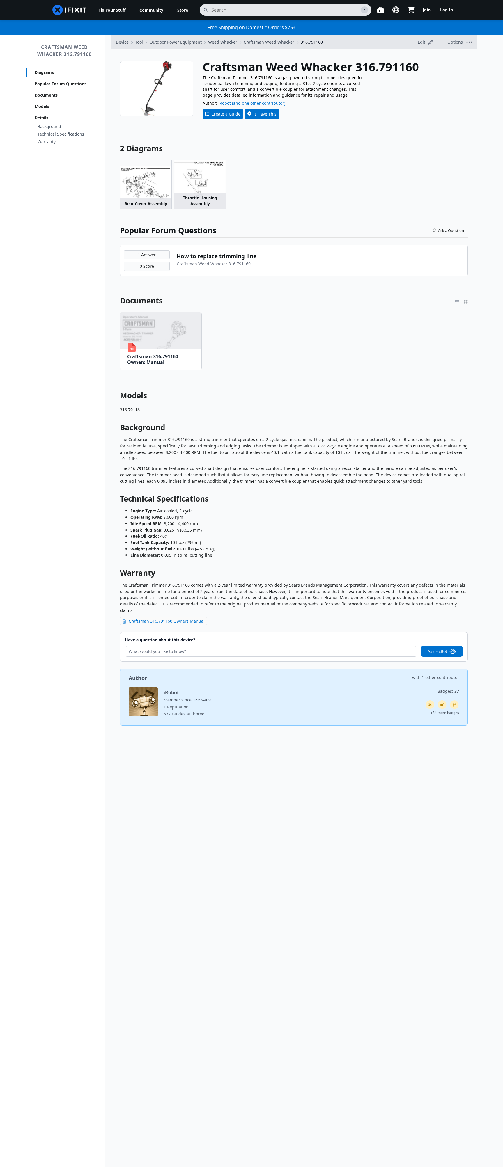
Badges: (448, 691)
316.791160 (312, 42)
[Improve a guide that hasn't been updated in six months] (454, 704)
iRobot (224, 103)
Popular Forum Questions (60, 83)
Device (122, 42)
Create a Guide (225, 114)
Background (49, 126)
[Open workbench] (381, 10)
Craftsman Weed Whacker (269, 42)
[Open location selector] (396, 10)
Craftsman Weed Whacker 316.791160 (64, 50)
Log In (446, 10)
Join (427, 10)
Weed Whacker (222, 42)
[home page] (69, 10)
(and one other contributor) (258, 103)
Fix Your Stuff (111, 10)
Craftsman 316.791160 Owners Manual (167, 621)
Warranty (47, 141)
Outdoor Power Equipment (176, 42)
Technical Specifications (61, 134)
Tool (139, 42)
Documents (46, 95)
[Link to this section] (116, 300)
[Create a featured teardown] (442, 704)
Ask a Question (451, 230)
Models (42, 106)
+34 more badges (445, 712)
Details (41, 117)
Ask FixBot (437, 651)
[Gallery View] (466, 300)
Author (138, 677)
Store (182, 10)
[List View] (457, 300)
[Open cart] (411, 10)
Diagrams (44, 72)
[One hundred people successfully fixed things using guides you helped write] (430, 704)
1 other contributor (440, 677)
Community (151, 10)
